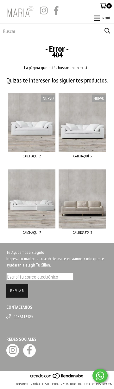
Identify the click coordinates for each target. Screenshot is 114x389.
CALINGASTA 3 (82, 232)
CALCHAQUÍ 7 (32, 232)
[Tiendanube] (57, 378)
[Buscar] (107, 31)
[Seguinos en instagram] (44, 10)
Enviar (17, 290)
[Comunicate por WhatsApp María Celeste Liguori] (100, 376)
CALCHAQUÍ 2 (32, 156)
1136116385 (23, 317)
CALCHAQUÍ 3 (82, 156)
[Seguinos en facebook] (56, 10)
